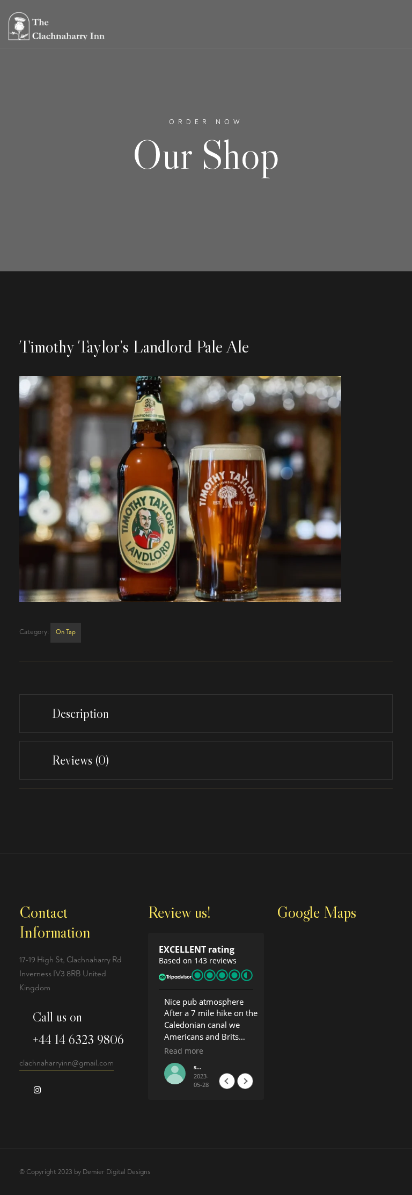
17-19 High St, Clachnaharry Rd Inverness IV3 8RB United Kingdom (70, 974)
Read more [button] (178, 1051)
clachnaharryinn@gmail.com (66, 1063)
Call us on (57, 1017)
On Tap (66, 632)
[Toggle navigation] (397, 30)
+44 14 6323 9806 (78, 1039)
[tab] (206, 713)
